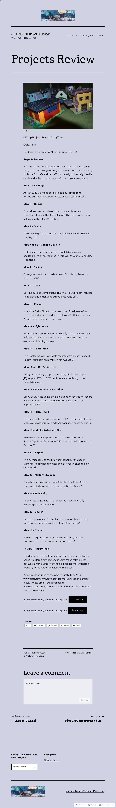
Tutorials (72, 35)
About (101, 35)
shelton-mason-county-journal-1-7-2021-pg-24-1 (45, 600)
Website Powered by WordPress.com (85, 791)
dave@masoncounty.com (37, 586)
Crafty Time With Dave (30, 34)
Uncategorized (86, 653)
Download (78, 599)
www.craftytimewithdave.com (40, 578)
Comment (84, 700)
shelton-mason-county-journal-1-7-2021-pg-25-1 (45, 611)
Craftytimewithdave (35, 656)
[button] (90, 105)
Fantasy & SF (87, 35)
